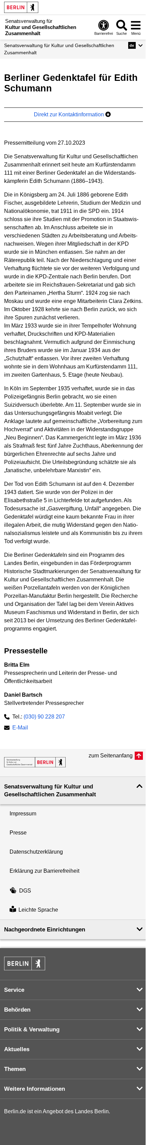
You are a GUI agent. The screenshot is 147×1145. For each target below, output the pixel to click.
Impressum (23, 813)
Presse (18, 833)
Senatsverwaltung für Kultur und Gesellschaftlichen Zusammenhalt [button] (50, 790)
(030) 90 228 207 (44, 717)
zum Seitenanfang (111, 755)
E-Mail (20, 728)
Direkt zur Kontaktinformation (69, 114)
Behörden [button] (17, 1009)
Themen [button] (15, 1069)
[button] (135, 45)
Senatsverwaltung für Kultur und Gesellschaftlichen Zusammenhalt (59, 49)
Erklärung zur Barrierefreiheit (44, 871)
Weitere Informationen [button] (34, 1089)
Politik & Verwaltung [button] (31, 1029)
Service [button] (14, 990)
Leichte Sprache (38, 910)
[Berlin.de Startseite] (21, 7)
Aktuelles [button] (16, 1049)
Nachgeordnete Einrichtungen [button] (44, 929)
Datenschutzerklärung (36, 852)
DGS (25, 891)
